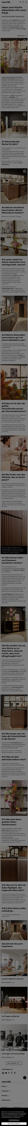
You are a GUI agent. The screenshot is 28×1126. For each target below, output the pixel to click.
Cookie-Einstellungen (14, 1120)
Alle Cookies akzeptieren (14, 1123)
